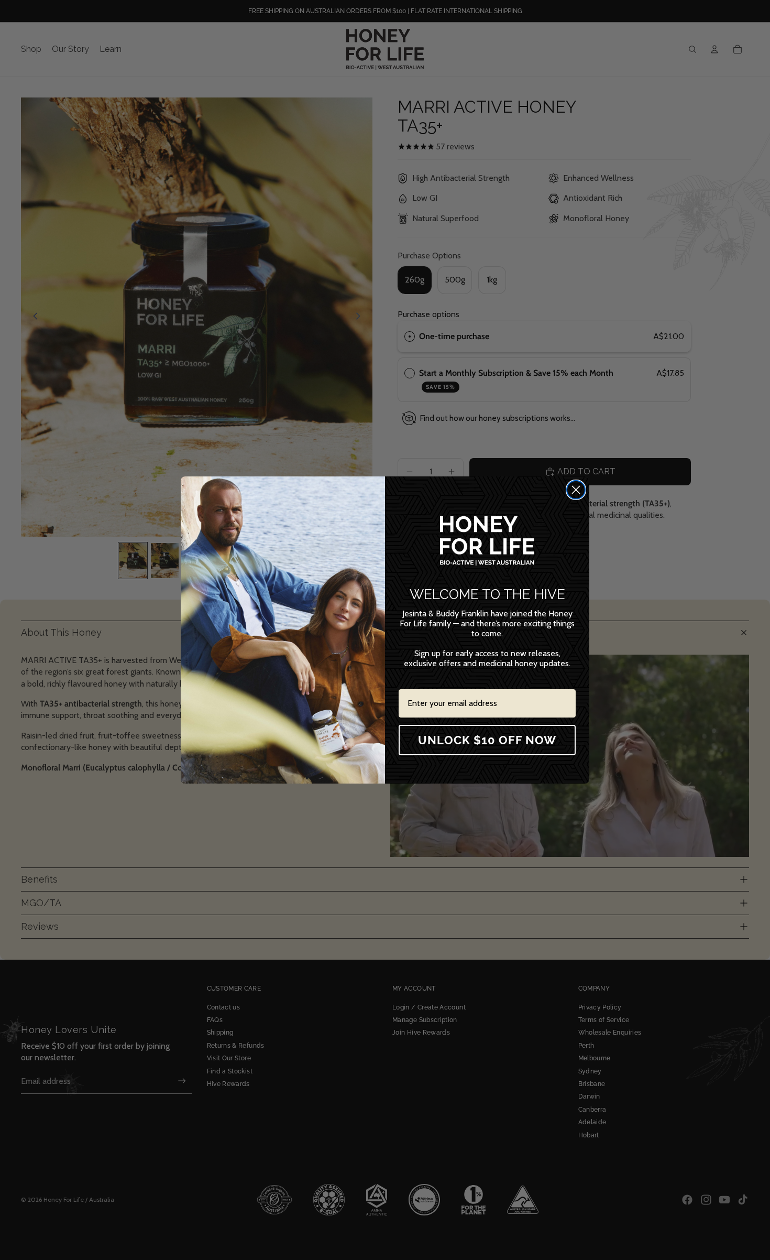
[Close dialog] (576, 490)
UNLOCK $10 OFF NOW (487, 740)
